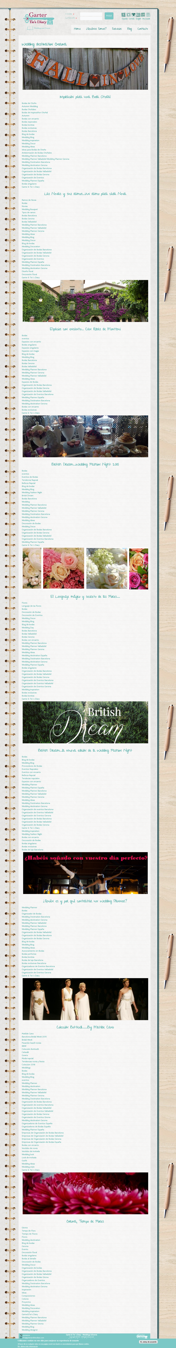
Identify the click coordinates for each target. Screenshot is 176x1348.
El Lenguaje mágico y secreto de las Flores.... (85, 597)
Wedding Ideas (28, 146)
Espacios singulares (30, 348)
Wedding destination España (34, 655)
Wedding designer (30, 1330)
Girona (25, 1227)
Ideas (24, 1292)
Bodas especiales (29, 122)
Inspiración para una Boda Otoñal (85, 97)
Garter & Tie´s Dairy (31, 975)
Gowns (25, 1055)
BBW (24, 1046)
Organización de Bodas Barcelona (37, 168)
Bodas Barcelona (29, 131)
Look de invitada (29, 1157)
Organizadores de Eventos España (37, 1123)
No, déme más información (28, 1346)
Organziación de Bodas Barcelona (37, 671)
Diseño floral (27, 271)
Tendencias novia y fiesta (33, 1061)
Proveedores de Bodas (32, 766)
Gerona (25, 1246)
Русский (146, 19)
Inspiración (26, 1289)
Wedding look (28, 1154)
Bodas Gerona (28, 218)
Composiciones (28, 1296)
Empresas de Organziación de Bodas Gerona (41, 1139)
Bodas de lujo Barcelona (32, 849)
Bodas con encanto (30, 118)
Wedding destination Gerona (34, 165)
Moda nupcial (27, 1058)
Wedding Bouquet (30, 209)
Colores (25, 1299)
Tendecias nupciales (31, 778)
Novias (25, 206)
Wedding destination (31, 1086)
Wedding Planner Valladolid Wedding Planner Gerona (45, 159)
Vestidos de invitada (31, 1151)
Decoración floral (29, 274)
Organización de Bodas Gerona (35, 174)
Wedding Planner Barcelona (34, 156)
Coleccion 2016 (28, 1064)
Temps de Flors (29, 1230)
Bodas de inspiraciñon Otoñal (35, 112)
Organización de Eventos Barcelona (37, 394)
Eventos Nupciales (30, 769)
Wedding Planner (29, 784)
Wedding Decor (29, 143)
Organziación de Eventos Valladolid (37, 683)
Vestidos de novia (29, 1148)
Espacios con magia (30, 351)
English (138, 19)
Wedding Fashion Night (32, 492)
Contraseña (71, 18)
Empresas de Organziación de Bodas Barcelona (43, 1133)
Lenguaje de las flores (31, 606)
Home (77, 29)
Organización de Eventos (33, 177)
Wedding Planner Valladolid (34, 228)
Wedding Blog (28, 137)
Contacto (143, 29)
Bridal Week (27, 1040)
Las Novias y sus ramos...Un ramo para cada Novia (85, 194)
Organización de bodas (32, 1268)
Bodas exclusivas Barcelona (34, 963)
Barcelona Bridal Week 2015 (34, 1036)
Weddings (26, 1067)
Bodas (24, 203)
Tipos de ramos (28, 212)
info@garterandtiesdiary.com (33, 1338)
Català (132, 19)
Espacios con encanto (31, 341)
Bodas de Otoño (29, 103)
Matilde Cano (28, 1033)
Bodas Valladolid (29, 221)
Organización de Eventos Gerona (36, 686)
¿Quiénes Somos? (96, 29)
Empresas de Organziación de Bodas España (41, 1142)
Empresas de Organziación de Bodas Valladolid (42, 1136)
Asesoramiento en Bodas (33, 951)
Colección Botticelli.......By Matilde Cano (85, 1028)
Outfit (24, 1160)
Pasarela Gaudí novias (31, 1043)
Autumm (25, 115)
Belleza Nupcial (28, 483)
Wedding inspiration (30, 140)
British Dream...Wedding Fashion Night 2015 (85, 465)
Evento (25, 1249)
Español (125, 19)
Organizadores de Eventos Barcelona (38, 966)
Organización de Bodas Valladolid (36, 171)
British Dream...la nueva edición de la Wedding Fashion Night (85, 751)
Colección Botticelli (30, 1049)
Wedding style (28, 1167)
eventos (25, 338)
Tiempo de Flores (29, 1234)
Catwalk (25, 1052)
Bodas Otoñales (29, 109)
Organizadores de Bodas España (36, 1126)
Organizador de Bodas (31, 913)
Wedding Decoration (31, 246)
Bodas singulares (29, 184)
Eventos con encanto (31, 772)
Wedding (26, 501)
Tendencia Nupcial (30, 480)
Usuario (69, 14)
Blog (129, 29)
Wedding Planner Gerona (33, 231)
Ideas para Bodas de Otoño (34, 149)
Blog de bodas (28, 134)
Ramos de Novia (29, 200)
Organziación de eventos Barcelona (37, 809)
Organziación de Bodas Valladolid (36, 1108)
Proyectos (26, 1302)
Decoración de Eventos (32, 615)
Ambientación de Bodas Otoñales (37, 153)
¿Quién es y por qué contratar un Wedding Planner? (85, 901)
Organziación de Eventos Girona (36, 1117)
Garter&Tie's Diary (30, 1314)
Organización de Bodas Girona (35, 1277)
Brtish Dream (27, 495)
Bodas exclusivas (29, 128)
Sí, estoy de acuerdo (148, 1342)
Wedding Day (28, 627)
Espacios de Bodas (30, 382)
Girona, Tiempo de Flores (85, 1222)
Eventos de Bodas (30, 477)
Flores (24, 603)
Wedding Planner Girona (32, 1323)
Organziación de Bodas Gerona (35, 1114)
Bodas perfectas (29, 954)
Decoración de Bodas (31, 523)
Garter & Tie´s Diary (31, 187)
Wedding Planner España (33, 180)
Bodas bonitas (28, 125)
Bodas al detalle (29, 1258)
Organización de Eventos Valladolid (37, 812)
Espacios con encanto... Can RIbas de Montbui (85, 329)
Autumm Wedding (30, 106)
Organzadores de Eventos (33, 1280)
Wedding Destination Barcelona (36, 162)
